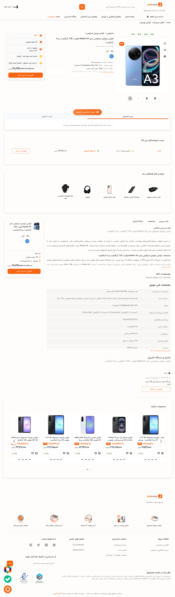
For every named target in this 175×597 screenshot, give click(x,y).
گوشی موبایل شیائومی (95, 33)
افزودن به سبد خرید (25, 75)
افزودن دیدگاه (156, 389)
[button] (91, 469)
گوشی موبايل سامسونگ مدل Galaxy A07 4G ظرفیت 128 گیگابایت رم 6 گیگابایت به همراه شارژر (56, 440)
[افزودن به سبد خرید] (162, 454)
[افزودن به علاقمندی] (158, 454)
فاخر (35, 35)
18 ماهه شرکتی (90, 151)
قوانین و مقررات (162, 545)
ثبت (10, 563)
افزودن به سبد (21, 151)
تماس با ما (122, 550)
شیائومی (110, 33)
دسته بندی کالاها (156, 17)
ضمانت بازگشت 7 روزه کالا (116, 555)
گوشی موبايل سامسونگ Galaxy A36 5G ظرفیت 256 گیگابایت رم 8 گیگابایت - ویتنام (119, 440)
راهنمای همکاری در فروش (111, 17)
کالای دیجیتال (158, 22)
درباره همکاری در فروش (160, 550)
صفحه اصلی (129, 17)
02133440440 (78, 545)
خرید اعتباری (47, 116)
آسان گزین (57, 593)
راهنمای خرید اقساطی (88, 17)
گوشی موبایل (145, 22)
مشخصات (151, 221)
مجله (53, 17)
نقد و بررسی (163, 221)
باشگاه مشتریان (70, 17)
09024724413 (78, 550)
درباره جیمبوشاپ (119, 545)
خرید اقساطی (128, 116)
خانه (169, 22)
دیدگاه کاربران (138, 221)
